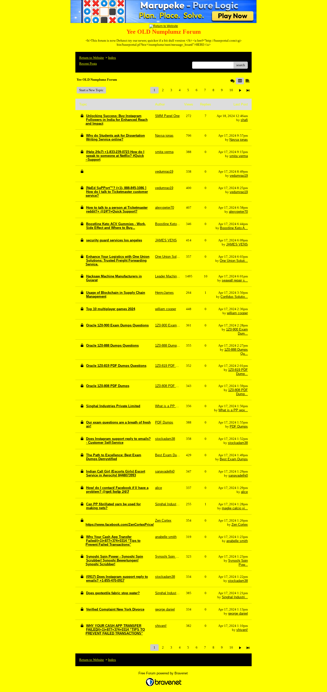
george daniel (238, 613)
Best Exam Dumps (234, 459)
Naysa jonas (238, 140)
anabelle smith (237, 541)
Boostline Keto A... (234, 228)
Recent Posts (88, 63)
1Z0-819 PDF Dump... (238, 372)
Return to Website (91, 58)
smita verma (238, 156)
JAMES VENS (237, 244)
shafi (244, 120)
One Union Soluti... (234, 261)
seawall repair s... (235, 280)
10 (231, 90)
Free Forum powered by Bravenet (163, 673)
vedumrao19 (239, 176)
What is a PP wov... (233, 410)
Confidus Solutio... (234, 297)
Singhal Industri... (235, 597)
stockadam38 (238, 443)
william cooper (237, 313)
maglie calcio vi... (235, 508)
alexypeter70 (238, 212)
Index (112, 58)
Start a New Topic (91, 90)
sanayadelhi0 (238, 475)
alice (244, 492)
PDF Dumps (239, 426)
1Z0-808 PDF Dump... (238, 392)
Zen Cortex (239, 524)
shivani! (242, 630)
